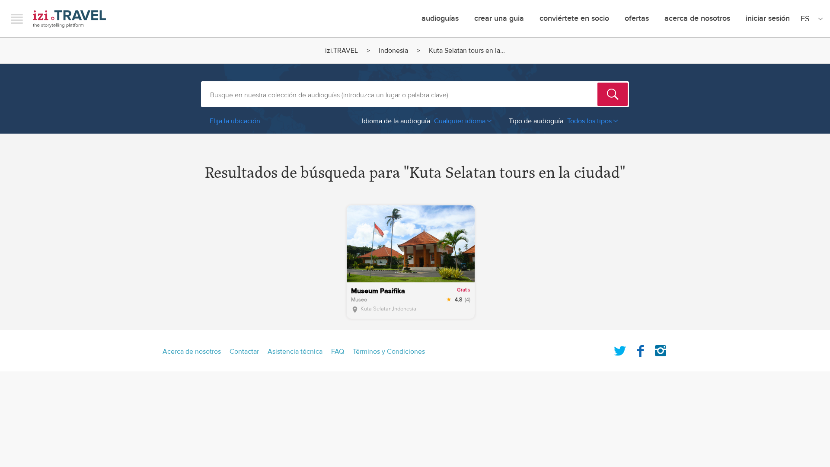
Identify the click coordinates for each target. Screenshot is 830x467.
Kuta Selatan (376, 308)
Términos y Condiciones (389, 351)
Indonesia (393, 50)
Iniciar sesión (768, 18)
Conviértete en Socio (574, 18)
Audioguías (440, 18)
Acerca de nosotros (697, 18)
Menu (16, 18)
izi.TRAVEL (69, 19)
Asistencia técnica (295, 351)
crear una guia (499, 18)
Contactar (244, 351)
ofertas (637, 18)
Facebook (640, 349)
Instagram (660, 349)
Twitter (620, 349)
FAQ (337, 351)
